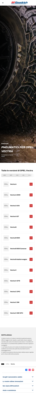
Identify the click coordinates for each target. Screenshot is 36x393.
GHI (17, 175)
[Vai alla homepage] (19, 2)
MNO (29, 175)
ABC (4, 175)
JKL (23, 175)
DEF (11, 175)
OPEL (7, 364)
